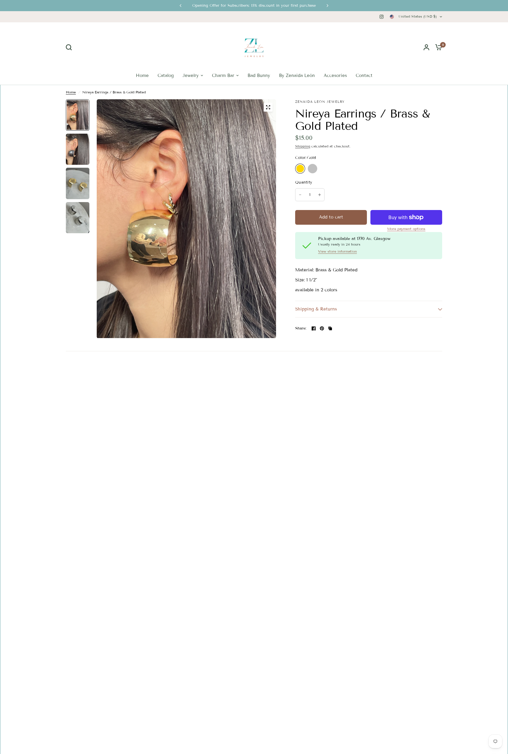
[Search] (70, 47)
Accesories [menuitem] (335, 75)
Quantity (303, 182)
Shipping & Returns (316, 309)
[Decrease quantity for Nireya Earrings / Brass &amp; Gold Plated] (300, 195)
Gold (300, 168)
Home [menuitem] (142, 75)
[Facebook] (313, 328)
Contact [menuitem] (364, 75)
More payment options (406, 229)
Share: (301, 328)
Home (71, 92)
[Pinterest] (321, 328)
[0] (437, 47)
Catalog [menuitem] (166, 75)
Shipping (302, 146)
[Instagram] (381, 17)
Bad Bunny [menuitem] (259, 75)
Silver (312, 168)
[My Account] (426, 47)
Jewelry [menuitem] (191, 75)
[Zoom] (268, 107)
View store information (337, 251)
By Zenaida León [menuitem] (297, 75)
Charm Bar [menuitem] (223, 75)
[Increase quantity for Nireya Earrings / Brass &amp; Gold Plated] (319, 195)
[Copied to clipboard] (330, 328)
